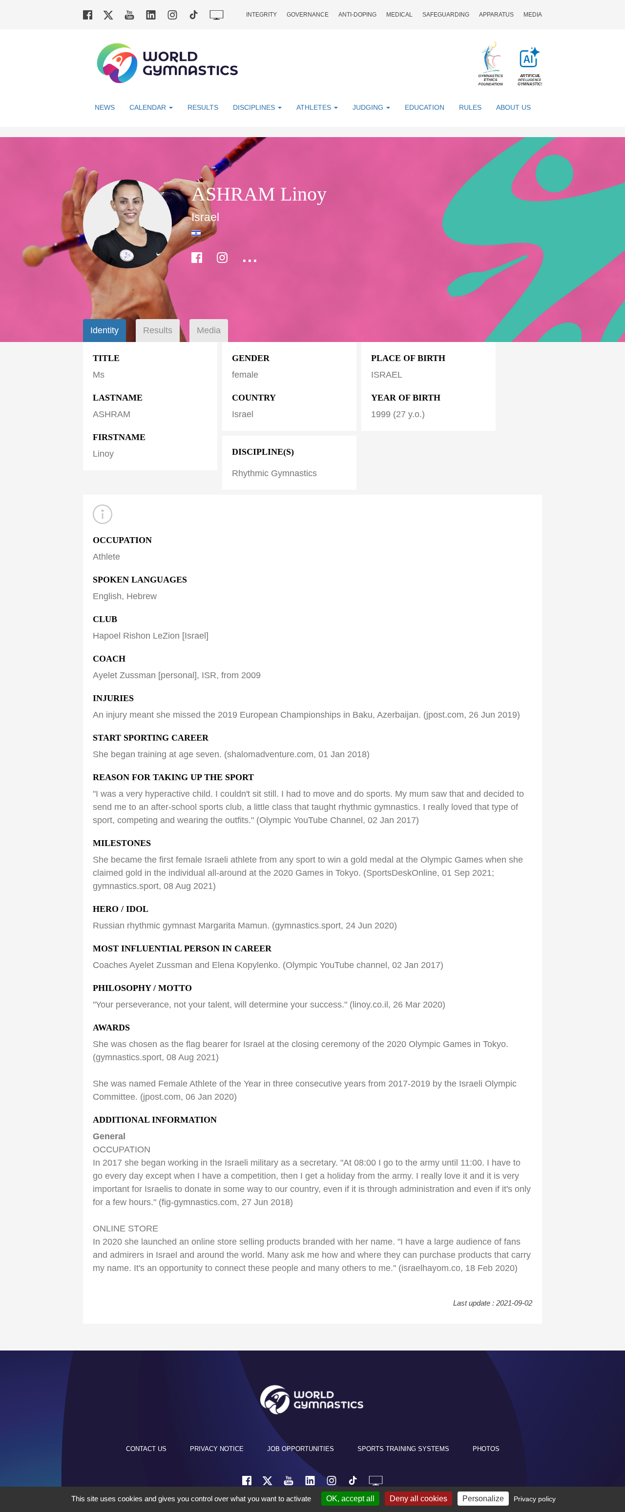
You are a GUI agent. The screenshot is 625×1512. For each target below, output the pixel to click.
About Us (513, 107)
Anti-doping (357, 14)
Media (532, 14)
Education (424, 107)
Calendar (148, 107)
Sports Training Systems (403, 1448)
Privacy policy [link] (535, 1499)
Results (203, 107)
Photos (486, 1448)
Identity (104, 330)
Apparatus (496, 14)
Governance (308, 14)
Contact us (146, 1448)
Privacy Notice (217, 1448)
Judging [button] (369, 107)
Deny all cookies (418, 1498)
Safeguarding (445, 14)
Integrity (261, 14)
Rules (470, 107)
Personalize (483, 1498)
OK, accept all (350, 1498)
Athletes (314, 107)
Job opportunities (300, 1448)
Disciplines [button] (255, 107)
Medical (399, 14)
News (105, 107)
